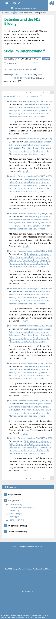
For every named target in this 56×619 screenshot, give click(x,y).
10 (48, 92)
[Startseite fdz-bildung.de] (51, 4)
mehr (25, 133)
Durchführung (15, 504)
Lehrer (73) (14, 510)
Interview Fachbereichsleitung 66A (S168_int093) (30, 400)
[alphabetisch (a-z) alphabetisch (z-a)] (13, 96)
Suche (6, 13)
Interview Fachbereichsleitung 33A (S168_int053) (30, 251)
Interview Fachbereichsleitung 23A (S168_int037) (30, 176)
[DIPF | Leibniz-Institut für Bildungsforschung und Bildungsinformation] (27, 603)
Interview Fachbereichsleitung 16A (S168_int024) (30, 101)
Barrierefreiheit (25, 616)
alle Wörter (11, 63)
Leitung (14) (14, 516)
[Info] (44, 51)
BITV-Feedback (36, 616)
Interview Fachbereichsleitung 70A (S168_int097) (30, 438)
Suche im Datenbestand (23, 51)
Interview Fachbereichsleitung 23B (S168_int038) (30, 213)
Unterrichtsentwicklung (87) (21, 507)
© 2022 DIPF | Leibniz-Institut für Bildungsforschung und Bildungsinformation (26, 617)
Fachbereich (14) (16, 519)
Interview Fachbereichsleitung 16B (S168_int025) (30, 138)
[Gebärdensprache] (24, 9)
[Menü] (6, 2)
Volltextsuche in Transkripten (20, 69)
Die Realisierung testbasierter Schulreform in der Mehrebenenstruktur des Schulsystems (30, 107)
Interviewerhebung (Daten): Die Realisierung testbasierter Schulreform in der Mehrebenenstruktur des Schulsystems (30, 113)
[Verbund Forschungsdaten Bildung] (28, 580)
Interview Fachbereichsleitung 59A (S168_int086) (30, 325)
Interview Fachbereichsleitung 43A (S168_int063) (30, 288)
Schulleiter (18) (15, 513)
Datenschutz (14, 616)
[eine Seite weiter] (52, 92)
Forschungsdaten (16, 13)
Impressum (5, 616)
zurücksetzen (35, 62)
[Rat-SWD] (28, 558)
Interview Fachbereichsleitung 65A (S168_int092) (30, 363)
